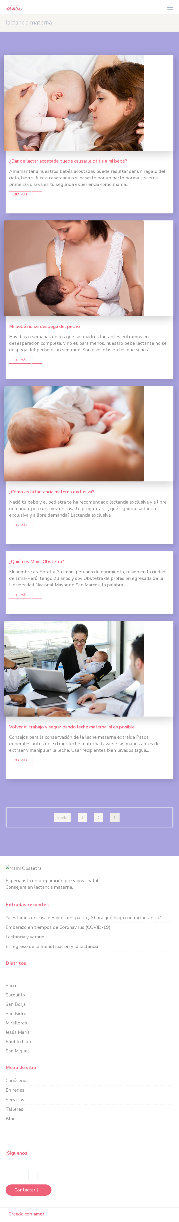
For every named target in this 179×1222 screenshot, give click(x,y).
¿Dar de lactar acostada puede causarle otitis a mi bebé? (68, 161)
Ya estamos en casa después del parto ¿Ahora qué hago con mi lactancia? (83, 918)
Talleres (14, 1109)
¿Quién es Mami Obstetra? (36, 561)
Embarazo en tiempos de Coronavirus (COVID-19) (58, 927)
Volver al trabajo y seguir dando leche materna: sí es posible (72, 727)
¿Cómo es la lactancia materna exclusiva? (51, 492)
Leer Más (20, 194)
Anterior (62, 818)
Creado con (26, 1214)
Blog (11, 1119)
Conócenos (17, 1080)
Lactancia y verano (25, 937)
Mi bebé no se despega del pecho (44, 326)
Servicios (15, 1100)
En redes (15, 1090)
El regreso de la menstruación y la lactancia (52, 946)
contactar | (26, 1190)
